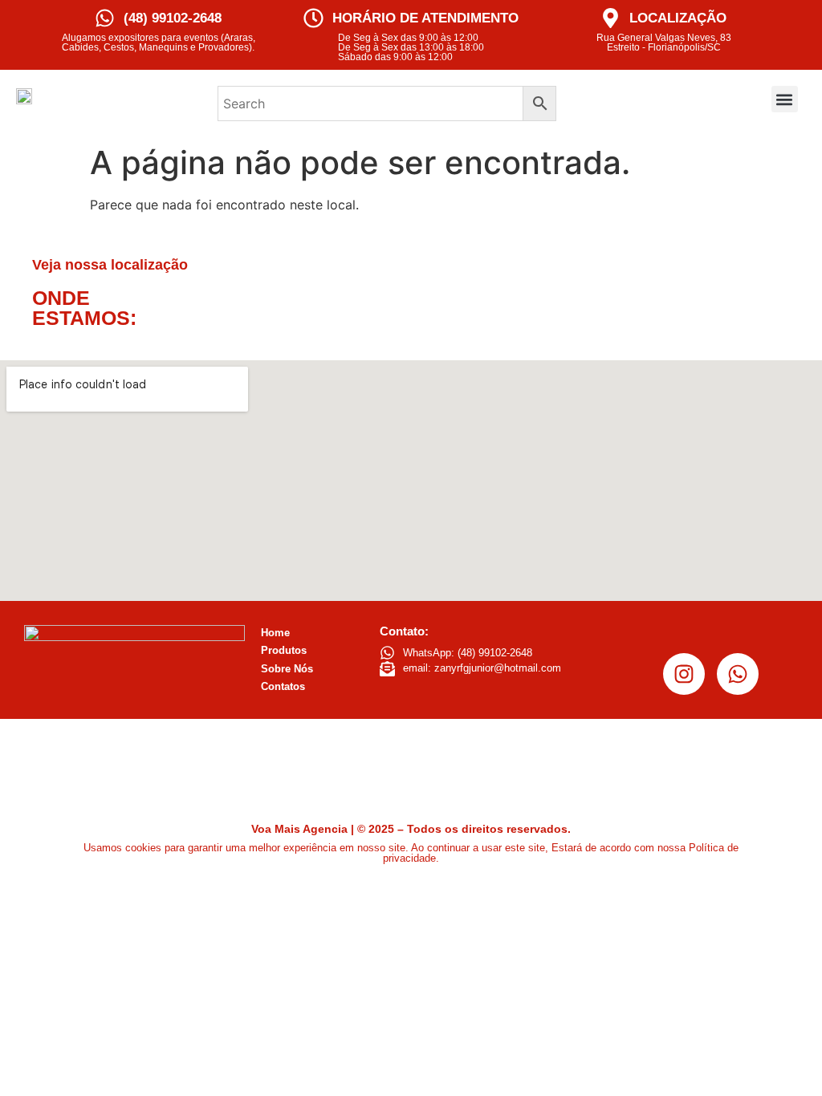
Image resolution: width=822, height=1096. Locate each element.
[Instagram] (684, 674)
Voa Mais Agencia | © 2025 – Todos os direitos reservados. (411, 828)
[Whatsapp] (738, 674)
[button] (784, 99)
